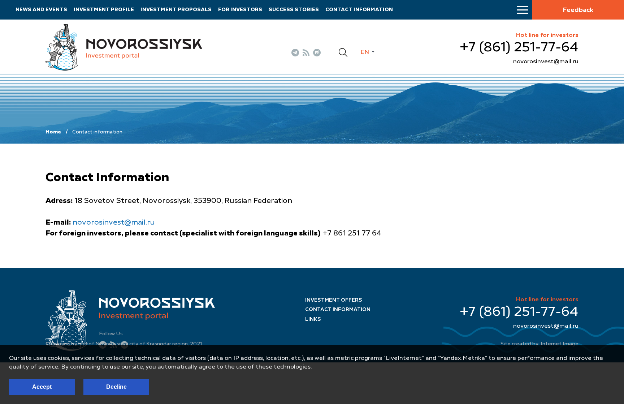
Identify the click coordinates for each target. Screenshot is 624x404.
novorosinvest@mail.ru (545, 62)
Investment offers (333, 300)
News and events (41, 9)
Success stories (294, 9)
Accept (42, 387)
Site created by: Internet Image (539, 343)
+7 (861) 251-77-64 (519, 47)
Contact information (359, 9)
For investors (240, 9)
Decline (116, 387)
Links (313, 319)
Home (53, 132)
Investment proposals (176, 9)
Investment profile (104, 9)
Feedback (578, 10)
